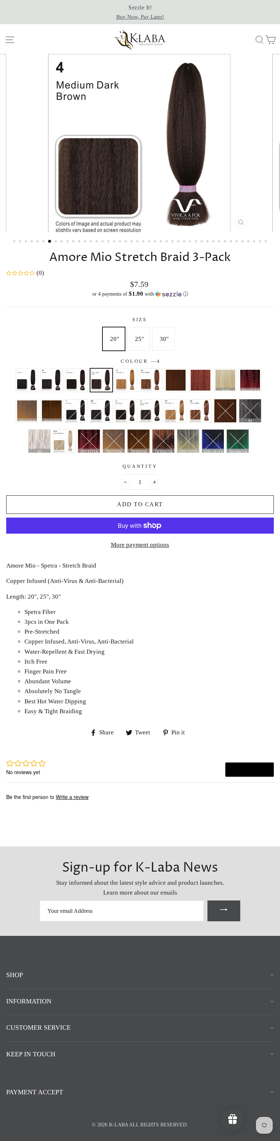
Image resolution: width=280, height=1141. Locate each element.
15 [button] (97, 242)
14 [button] (91, 242)
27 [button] (167, 242)
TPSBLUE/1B (114, 441)
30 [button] (185, 242)
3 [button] (26, 242)
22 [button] (138, 242)
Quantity (140, 466)
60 (101, 410)
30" (164, 338)
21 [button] (132, 242)
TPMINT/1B (89, 441)
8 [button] (56, 242)
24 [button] (150, 242)
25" (139, 338)
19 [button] (120, 242)
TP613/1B (151, 410)
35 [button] (214, 242)
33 (176, 380)
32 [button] (196, 242)
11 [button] (74, 242)
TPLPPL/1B (39, 441)
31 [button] (190, 242)
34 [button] (208, 242)
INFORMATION (28, 1001)
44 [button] (266, 242)
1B (52, 380)
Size (140, 319)
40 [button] (243, 242)
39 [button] (237, 242)
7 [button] (50, 241)
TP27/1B (27, 410)
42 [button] (255, 242)
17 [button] (109, 242)
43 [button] (260, 242)
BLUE (213, 441)
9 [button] (62, 242)
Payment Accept (34, 1092)
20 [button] (126, 242)
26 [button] (161, 242)
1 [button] (15, 242)
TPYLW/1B (138, 441)
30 (151, 380)
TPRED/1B (225, 410)
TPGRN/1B (200, 410)
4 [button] (32, 242)
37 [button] (226, 242)
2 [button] (21, 242)
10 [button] (68, 242)
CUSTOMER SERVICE (38, 1027)
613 (225, 380)
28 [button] (173, 242)
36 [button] (220, 242)
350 (200, 380)
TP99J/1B (238, 441)
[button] (140, 294)
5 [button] (38, 242)
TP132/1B (250, 380)
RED (163, 441)
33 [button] (202, 242)
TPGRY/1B (250, 410)
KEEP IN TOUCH (30, 1054)
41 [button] (249, 242)
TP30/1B (52, 410)
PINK (188, 441)
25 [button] (156, 242)
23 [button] (144, 242)
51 (77, 410)
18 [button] (115, 242)
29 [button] (179, 242)
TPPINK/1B (64, 441)
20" (114, 338)
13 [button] (86, 242)
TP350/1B (126, 410)
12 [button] (80, 242)
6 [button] (44, 242)
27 (126, 380)
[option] (140, 12)
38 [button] (231, 242)
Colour (140, 361)
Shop (14, 975)
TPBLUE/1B (176, 410)
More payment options (140, 544)
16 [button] (103, 242)
